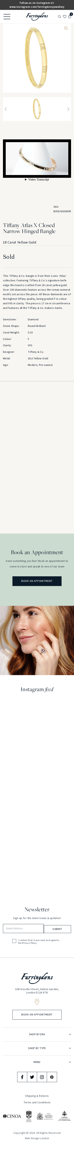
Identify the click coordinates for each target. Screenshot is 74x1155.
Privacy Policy (29, 943)
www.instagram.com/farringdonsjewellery (36, 7)
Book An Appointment (37, 581)
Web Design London (37, 1138)
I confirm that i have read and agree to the (38, 942)
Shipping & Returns (37, 1096)
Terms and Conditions (37, 1103)
